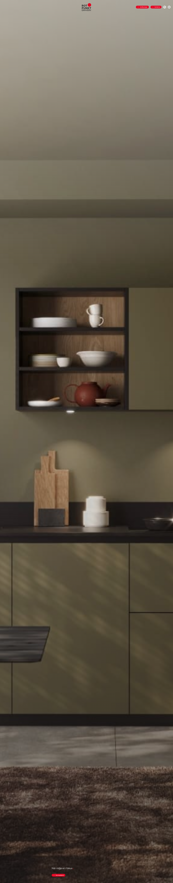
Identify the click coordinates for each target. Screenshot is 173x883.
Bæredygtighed (60, 875)
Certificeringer (143, 7)
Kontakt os (157, 7)
